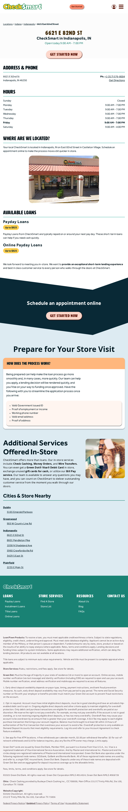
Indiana (18, 24)
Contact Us (116, 596)
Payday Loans (12, 602)
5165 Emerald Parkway (20, 512)
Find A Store (47, 602)
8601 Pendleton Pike (18, 540)
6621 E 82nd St (15, 535)
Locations (8, 24)
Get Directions (117, 80)
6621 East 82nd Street (48, 24)
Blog (81, 607)
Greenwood (10, 519)
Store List (46, 607)
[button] (64, 72)
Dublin (7, 508)
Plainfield (8, 563)
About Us (84, 602)
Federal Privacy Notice (14, 803)
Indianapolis (29, 24)
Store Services (51, 596)
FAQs (81, 612)
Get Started (76, 6)
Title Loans (11, 612)
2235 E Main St (15, 567)
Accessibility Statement (77, 803)
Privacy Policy (37, 803)
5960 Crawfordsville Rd (20, 551)
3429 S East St (15, 556)
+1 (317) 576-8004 (114, 77)
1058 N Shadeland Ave (19, 546)
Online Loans (12, 617)
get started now (64, 54)
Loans (8, 596)
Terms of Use (57, 803)
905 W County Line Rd (19, 524)
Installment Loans (15, 607)
